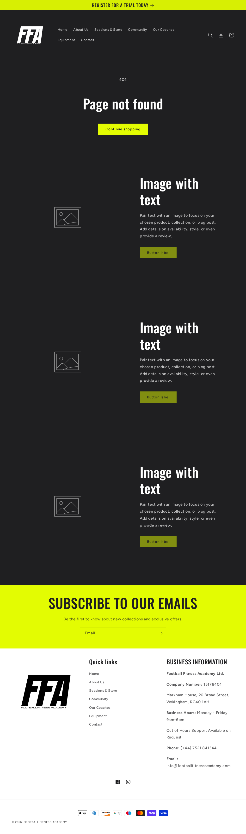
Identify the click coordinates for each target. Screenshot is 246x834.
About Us (97, 682)
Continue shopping (123, 129)
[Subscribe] (160, 633)
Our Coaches (100, 708)
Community (98, 699)
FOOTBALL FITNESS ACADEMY (45, 822)
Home (94, 674)
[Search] (210, 35)
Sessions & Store (103, 691)
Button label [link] (158, 253)
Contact (95, 724)
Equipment (98, 716)
